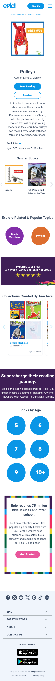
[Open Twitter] (27, 597)
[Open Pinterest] (34, 597)
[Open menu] (50, 6)
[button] (25, 327)
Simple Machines (17, 15)
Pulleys (38, 15)
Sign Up (36, 6)
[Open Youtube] (21, 597)
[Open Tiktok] (40, 597)
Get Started (27, 554)
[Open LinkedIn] (47, 597)
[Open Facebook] (8, 597)
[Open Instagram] (14, 597)
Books (30, 15)
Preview (27, 95)
